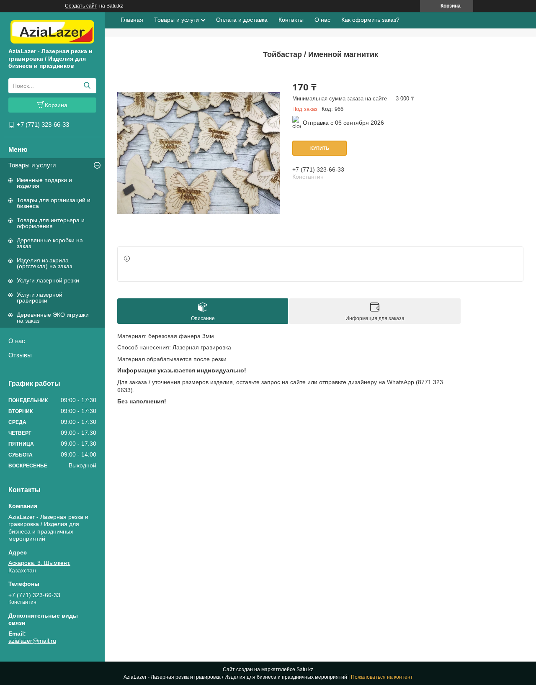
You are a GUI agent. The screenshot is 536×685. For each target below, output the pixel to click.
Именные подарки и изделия (44, 183)
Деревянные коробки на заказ (50, 243)
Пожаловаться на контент (382, 677)
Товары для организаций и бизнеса (53, 203)
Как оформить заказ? (370, 19)
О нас (16, 340)
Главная (132, 19)
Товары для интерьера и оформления (51, 223)
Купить (319, 148)
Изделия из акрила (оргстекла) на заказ (44, 263)
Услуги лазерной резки (48, 280)
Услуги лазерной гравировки (39, 297)
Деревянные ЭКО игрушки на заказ (53, 317)
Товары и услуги (32, 165)
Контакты (291, 19)
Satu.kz (304, 669)
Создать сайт (81, 6)
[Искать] (86, 85)
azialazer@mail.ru (32, 640)
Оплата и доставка (242, 19)
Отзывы (20, 355)
